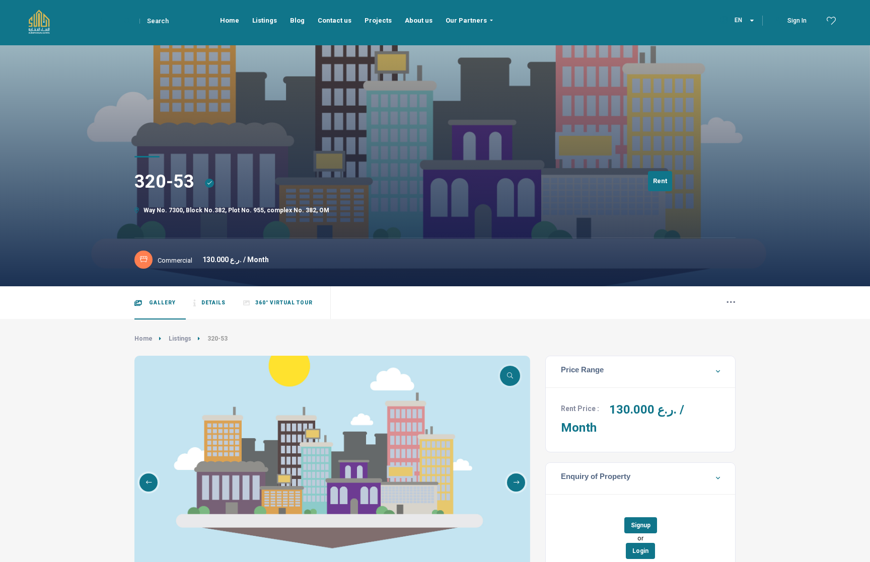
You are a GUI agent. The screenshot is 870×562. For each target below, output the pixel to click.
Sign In (797, 20)
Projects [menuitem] (378, 20)
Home (143, 338)
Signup (640, 525)
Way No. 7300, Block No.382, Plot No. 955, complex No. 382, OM (235, 210)
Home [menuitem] (229, 20)
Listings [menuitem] (264, 20)
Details (213, 302)
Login (640, 550)
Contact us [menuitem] (334, 20)
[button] (148, 482)
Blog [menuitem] (297, 20)
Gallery (162, 302)
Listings (180, 338)
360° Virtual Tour (284, 302)
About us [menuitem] (418, 20)
